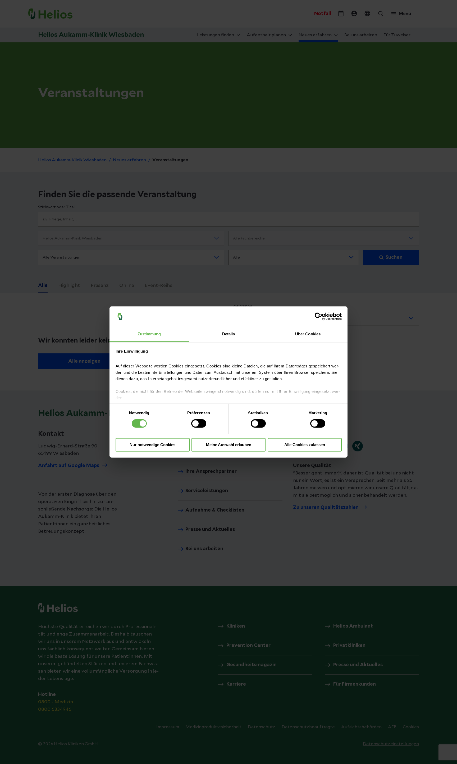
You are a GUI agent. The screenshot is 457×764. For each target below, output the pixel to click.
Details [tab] (228, 334)
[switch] (198, 423)
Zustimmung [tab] (149, 334)
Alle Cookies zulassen (304, 444)
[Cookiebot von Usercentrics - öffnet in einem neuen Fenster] (318, 317)
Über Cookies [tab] (308, 334)
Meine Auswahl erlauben (228, 444)
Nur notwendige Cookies (152, 444)
